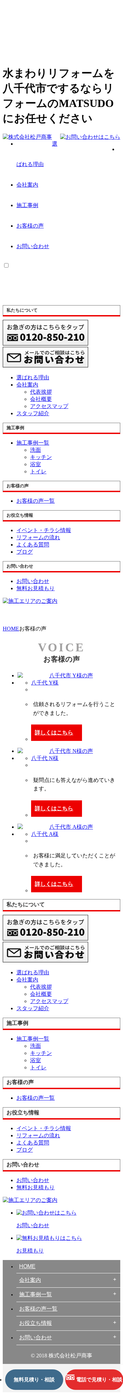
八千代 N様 (44, 758)
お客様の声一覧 (38, 1309)
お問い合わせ (32, 246)
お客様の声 (30, 226)
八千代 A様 (44, 834)
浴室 (35, 464)
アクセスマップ (49, 406)
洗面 (35, 450)
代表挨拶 (41, 392)
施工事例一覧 (35, 1294)
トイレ (38, 471)
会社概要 (41, 399)
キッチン (41, 457)
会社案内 (27, 185)
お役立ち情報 (35, 1323)
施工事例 (27, 205)
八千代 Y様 (44, 683)
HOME (27, 1266)
